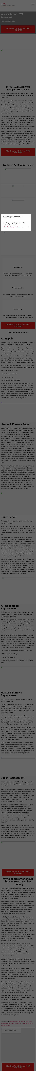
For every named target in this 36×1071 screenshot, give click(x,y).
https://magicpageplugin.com (12, 227)
